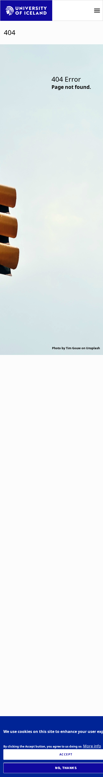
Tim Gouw (73, 348)
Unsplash (93, 348)
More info (92, 746)
